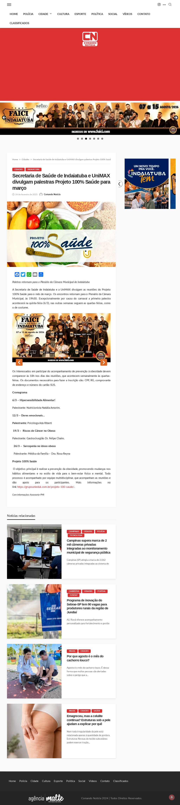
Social (112, 14)
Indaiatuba (33, 169)
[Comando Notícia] (90, 38)
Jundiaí (73, 595)
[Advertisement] (90, 76)
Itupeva (101, 591)
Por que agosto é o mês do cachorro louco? (85, 658)
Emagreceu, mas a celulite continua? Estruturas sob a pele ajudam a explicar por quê (88, 720)
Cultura (63, 14)
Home (14, 14)
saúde (97, 711)
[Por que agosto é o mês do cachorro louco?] (34, 671)
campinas (74, 531)
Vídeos (127, 14)
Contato (143, 14)
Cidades (18, 169)
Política (97, 14)
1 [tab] (78, 139)
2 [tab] (82, 139)
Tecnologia (76, 535)
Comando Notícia (52, 194)
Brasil (72, 651)
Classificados (19, 23)
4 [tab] (90, 139)
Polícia (28, 14)
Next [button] (175, 117)
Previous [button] (4, 117)
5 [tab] (94, 139)
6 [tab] (98, 139)
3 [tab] (86, 139)
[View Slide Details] (90, 119)
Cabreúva (74, 591)
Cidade (43, 14)
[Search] (170, 4)
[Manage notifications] (172, 797)
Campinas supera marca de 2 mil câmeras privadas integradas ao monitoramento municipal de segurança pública (88, 546)
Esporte (80, 14)
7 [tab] (102, 139)
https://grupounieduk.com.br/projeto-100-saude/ (45, 487)
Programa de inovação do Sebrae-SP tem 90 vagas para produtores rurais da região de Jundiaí (87, 606)
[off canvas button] (9, 4)
